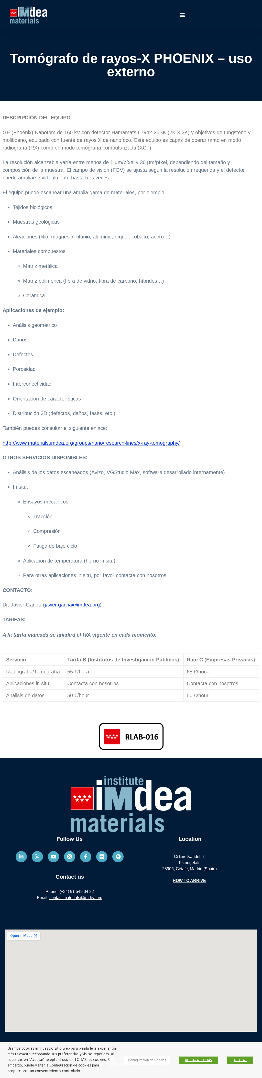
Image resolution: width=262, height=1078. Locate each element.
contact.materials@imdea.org (75, 898)
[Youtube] (53, 856)
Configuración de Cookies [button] (147, 1060)
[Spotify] (118, 856)
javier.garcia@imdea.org (72, 604)
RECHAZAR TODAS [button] (198, 1060)
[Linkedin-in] (21, 856)
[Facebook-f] (85, 856)
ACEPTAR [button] (240, 1060)
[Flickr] (101, 856)
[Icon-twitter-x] (37, 856)
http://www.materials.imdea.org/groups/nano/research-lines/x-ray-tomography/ (91, 443)
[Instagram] (69, 856)
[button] (182, 14)
